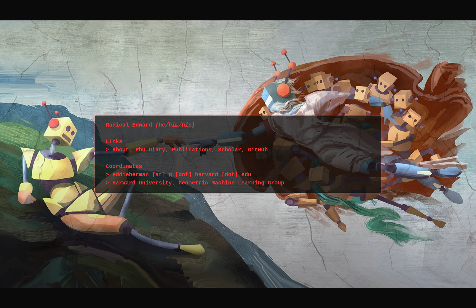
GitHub (258, 150)
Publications (192, 150)
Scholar (229, 150)
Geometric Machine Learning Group (231, 183)
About (120, 150)
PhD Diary (150, 150)
